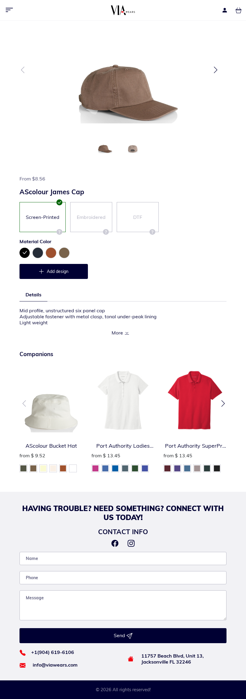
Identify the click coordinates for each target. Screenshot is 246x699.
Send (120, 635)
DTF (137, 217)
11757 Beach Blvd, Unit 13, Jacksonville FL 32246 (172, 659)
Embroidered (91, 217)
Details (33, 295)
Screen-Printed (42, 217)
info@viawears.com (55, 665)
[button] (216, 70)
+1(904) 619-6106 (52, 652)
